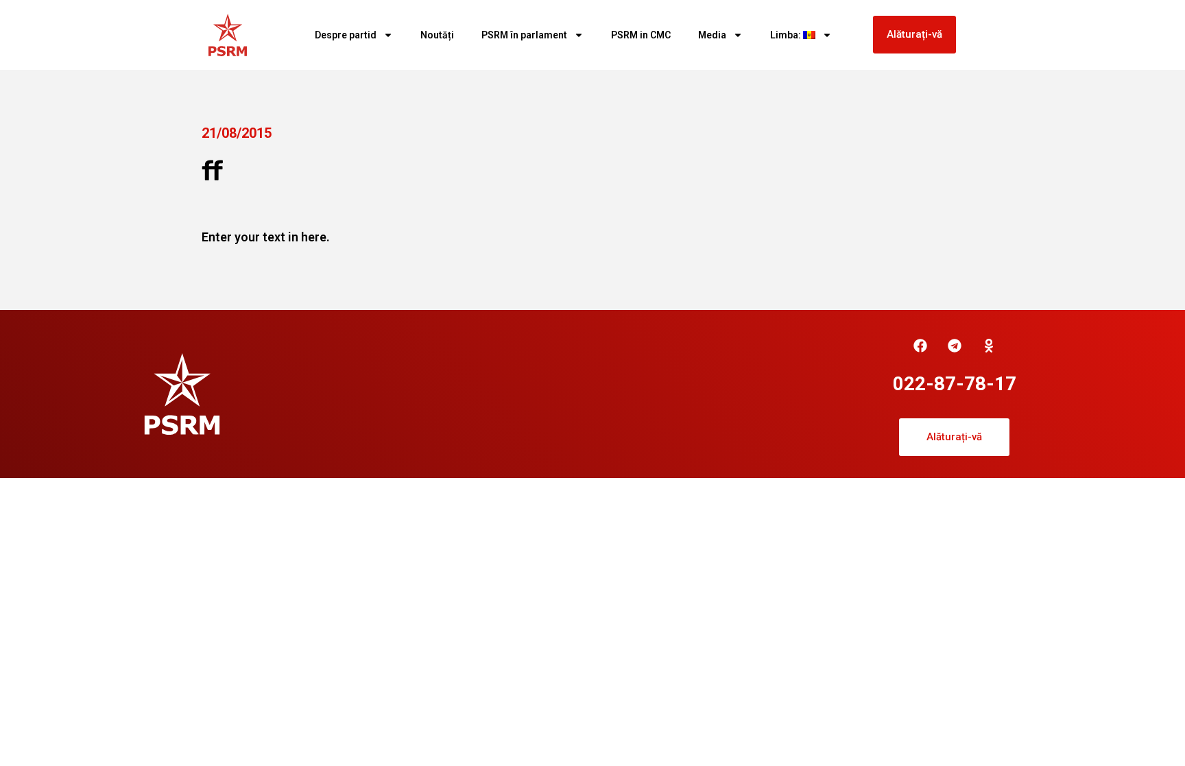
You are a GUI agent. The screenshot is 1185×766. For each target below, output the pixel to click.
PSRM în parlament (524, 34)
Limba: (786, 34)
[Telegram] (954, 345)
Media (712, 34)
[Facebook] (920, 345)
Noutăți (437, 34)
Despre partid (345, 34)
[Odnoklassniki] (989, 345)
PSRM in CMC (641, 34)
